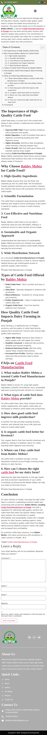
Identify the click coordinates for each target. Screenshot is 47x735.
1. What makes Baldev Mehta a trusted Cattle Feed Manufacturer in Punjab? (25, 80)
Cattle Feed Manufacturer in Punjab (16, 507)
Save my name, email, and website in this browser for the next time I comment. (23, 615)
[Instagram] (42, 2)
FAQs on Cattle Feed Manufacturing (18, 76)
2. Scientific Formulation (16, 58)
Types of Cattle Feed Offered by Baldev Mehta (23, 68)
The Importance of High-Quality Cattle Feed (21, 51)
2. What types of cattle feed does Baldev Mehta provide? (25, 84)
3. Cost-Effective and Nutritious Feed (21, 61)
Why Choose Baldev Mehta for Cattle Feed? (21, 53)
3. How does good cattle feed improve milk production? (23, 89)
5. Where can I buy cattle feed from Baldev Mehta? (23, 96)
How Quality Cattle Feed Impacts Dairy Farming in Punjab (23, 72)
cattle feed (7, 472)
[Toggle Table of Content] (41, 47)
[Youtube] (45, 2)
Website (4, 603)
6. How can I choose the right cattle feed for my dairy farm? (25, 101)
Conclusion (8, 105)
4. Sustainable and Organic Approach (21, 63)
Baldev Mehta (31, 166)
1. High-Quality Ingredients (16, 56)
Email (4, 595)
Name (4, 586)
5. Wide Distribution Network (18, 65)
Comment (6, 558)
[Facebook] (39, 2)
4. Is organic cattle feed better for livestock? (24, 93)
